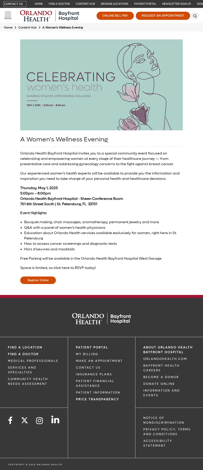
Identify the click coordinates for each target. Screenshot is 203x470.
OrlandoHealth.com (165, 359)
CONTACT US (88, 368)
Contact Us (13, 4)
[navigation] (101, 4)
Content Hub (85, 4)
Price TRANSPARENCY (97, 399)
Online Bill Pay (115, 15)
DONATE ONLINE (159, 384)
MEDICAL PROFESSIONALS (33, 361)
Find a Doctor (59, 4)
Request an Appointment (163, 15)
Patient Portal (145, 4)
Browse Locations (114, 4)
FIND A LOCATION (25, 347)
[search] (195, 16)
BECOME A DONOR (161, 377)
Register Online (38, 280)
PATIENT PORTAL (92, 347)
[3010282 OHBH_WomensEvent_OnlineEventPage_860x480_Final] (101, 84)
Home (39, 4)
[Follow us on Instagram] (39, 421)
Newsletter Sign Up (176, 4)
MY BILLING (87, 354)
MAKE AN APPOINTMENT (99, 361)
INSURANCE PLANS (94, 374)
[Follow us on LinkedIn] (55, 419)
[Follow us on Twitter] (24, 419)
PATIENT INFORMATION (98, 393)
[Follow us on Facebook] (10, 421)
